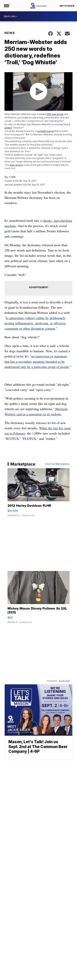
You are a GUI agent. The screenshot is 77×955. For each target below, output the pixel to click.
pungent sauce (45, 131)
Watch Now (66, 6)
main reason (16, 165)
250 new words (55, 114)
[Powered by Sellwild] (64, 681)
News (9, 33)
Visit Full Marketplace (57, 464)
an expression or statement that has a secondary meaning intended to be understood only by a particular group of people (36, 361)
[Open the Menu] (6, 5)
